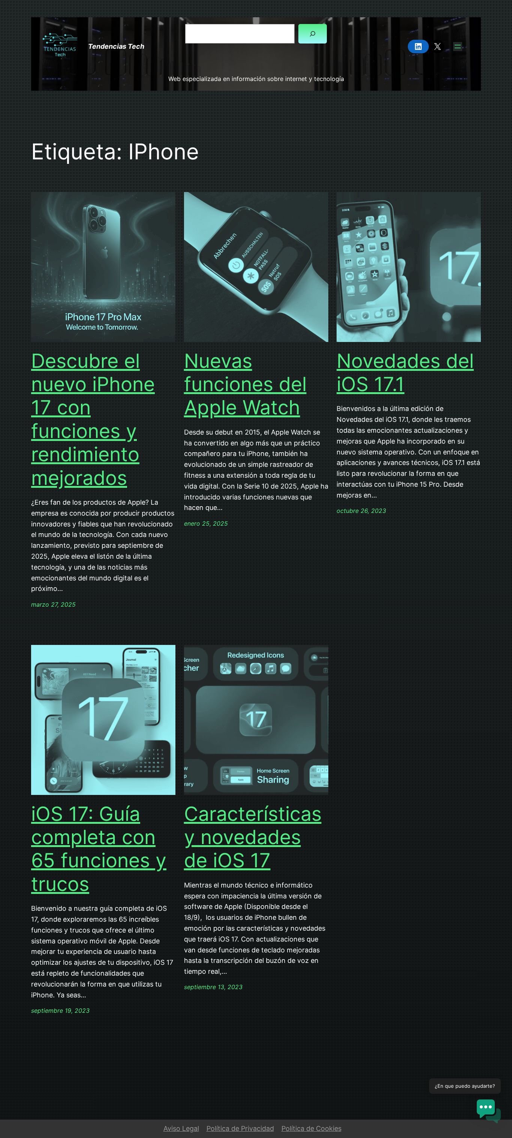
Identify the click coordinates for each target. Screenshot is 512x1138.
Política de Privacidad (240, 1128)
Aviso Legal (181, 1128)
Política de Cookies (311, 1128)
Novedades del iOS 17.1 (405, 372)
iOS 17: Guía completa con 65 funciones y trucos (98, 849)
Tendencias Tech (116, 46)
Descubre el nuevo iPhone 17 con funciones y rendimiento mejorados (93, 419)
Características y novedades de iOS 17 (253, 837)
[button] (489, 1113)
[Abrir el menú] (457, 46)
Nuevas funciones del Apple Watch (245, 384)
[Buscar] (312, 33)
